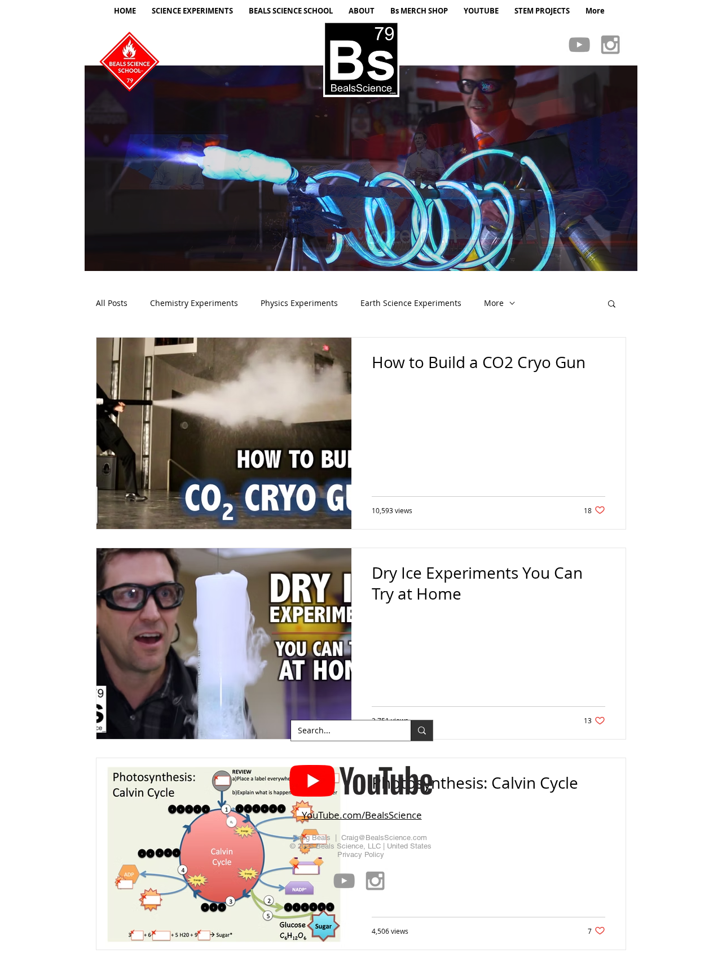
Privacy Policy (360, 854)
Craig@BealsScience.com (384, 837)
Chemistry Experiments (194, 303)
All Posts (111, 303)
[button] (361, 168)
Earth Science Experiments (410, 303)
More (494, 303)
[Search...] (422, 730)
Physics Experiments (299, 303)
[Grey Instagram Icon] (610, 45)
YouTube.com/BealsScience (362, 814)
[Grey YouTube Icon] (579, 45)
